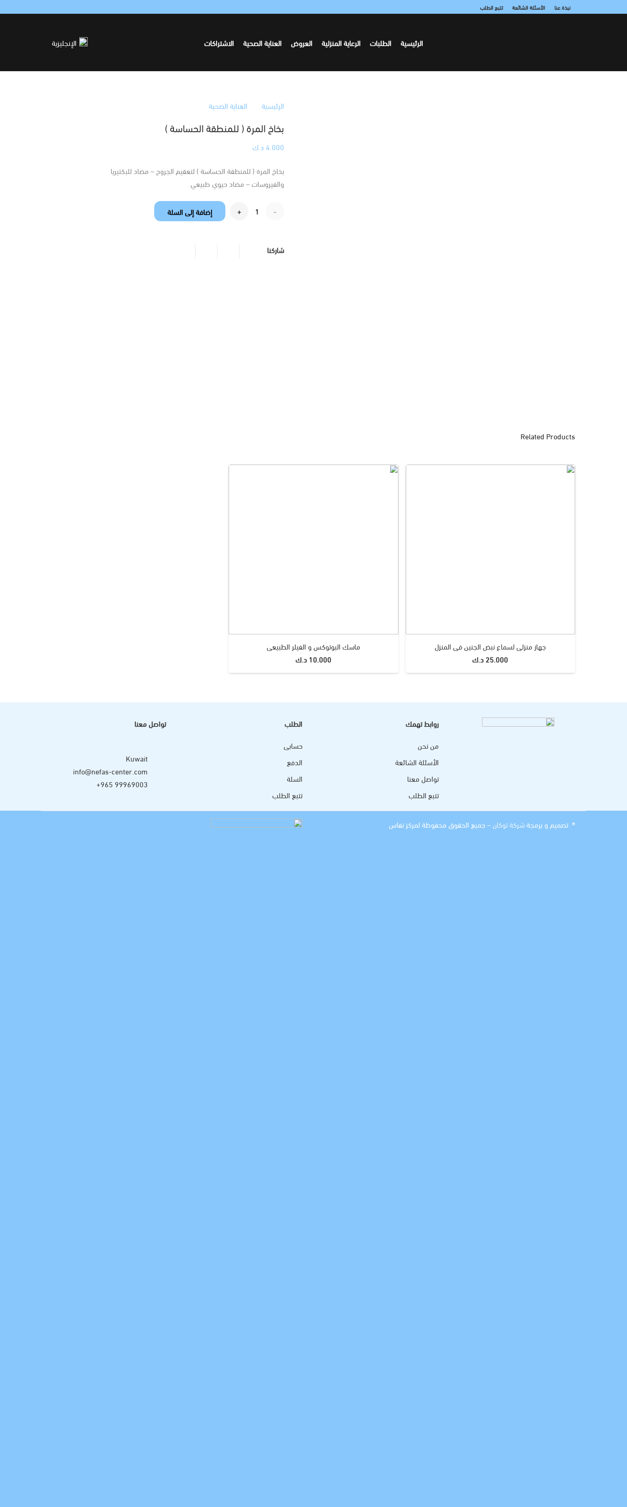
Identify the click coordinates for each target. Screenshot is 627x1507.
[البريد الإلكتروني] (57, 6)
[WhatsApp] (68, 6)
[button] (151, 42)
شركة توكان (508, 824)
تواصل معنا (423, 778)
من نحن (428, 745)
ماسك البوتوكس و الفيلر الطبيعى (313, 646)
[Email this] (250, 251)
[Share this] (228, 251)
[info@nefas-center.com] (157, 771)
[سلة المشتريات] (117, 42)
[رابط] (129, 42)
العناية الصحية (228, 105)
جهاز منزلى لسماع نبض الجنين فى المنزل (490, 646)
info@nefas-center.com (110, 771)
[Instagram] (79, 6)
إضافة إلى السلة (190, 211)
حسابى (293, 745)
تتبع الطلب (424, 795)
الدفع (294, 761)
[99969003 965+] (157, 783)
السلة (294, 778)
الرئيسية (273, 105)
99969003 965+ (122, 784)
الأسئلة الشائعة (417, 761)
